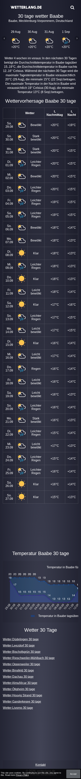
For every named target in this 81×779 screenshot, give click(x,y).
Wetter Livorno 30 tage (18, 707)
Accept (73, 774)
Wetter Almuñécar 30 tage (20, 682)
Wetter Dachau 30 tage (18, 676)
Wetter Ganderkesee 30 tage (22, 701)
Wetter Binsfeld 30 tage (18, 670)
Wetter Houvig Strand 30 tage (22, 695)
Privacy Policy (22, 775)
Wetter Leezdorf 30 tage (19, 645)
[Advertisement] (40, 526)
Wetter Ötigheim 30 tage (19, 689)
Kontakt (40, 764)
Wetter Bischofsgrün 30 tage (21, 651)
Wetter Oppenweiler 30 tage (21, 664)
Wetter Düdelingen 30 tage (21, 639)
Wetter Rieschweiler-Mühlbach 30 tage (29, 658)
